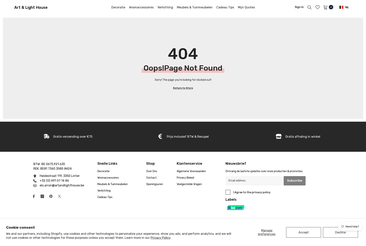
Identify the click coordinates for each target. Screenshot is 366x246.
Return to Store (183, 88)
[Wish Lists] (317, 7)
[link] (67, 136)
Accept (304, 232)
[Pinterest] (51, 196)
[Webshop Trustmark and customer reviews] (270, 207)
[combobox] (344, 7)
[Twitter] (59, 196)
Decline (340, 232)
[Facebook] (34, 196)
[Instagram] (42, 196)
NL (347, 7)
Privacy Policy (161, 238)
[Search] (309, 7)
